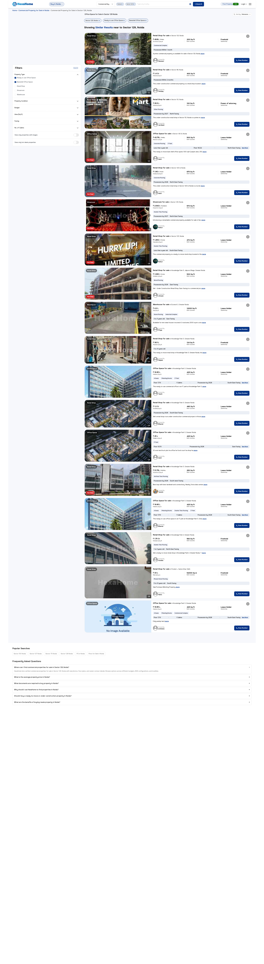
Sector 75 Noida (51, 654)
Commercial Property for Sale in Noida (33, 10)
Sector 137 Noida (36, 654)
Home (14, 10)
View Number (243, 60)
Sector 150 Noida (20, 654)
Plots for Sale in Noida (96, 654)
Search (199, 4)
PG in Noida (81, 654)
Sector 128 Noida (67, 654)
